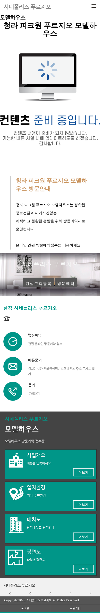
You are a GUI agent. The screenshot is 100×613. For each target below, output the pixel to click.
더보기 (83, 472)
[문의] (12, 391)
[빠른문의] (12, 366)
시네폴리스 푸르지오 (19, 585)
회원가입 (75, 608)
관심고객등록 (38, 283)
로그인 (25, 608)
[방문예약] (12, 341)
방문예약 (66, 283)
